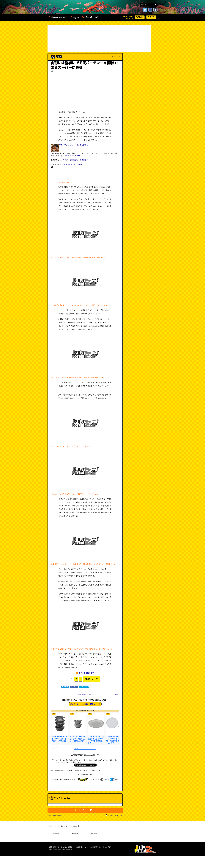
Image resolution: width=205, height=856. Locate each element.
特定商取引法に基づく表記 (101, 847)
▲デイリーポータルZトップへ (56, 815)
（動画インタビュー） (72, 155)
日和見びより (67, 164)
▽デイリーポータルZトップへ (85, 694)
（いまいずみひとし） (81, 145)
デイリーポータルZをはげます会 (128, 17)
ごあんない (140, 17)
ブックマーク (84, 687)
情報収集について (82, 847)
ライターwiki (77, 164)
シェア (74, 687)
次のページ (91, 679)
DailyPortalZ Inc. (145, 849)
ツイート (65, 687)
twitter (145, 10)
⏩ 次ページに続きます (85, 673)
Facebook (150, 10)
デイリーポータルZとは (58, 17)
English (74, 17)
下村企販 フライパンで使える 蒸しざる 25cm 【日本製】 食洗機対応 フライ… (95, 740)
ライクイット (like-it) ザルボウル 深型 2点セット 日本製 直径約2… (77, 739)
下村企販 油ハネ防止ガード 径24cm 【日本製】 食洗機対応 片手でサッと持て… (114, 740)
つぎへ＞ (116, 694)
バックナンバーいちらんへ (114, 815)
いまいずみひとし (66, 145)
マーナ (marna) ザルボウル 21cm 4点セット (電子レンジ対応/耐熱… (60, 739)
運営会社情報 (54, 847)
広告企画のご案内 (90, 17)
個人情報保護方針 (67, 847)
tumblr (155, 10)
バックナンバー (85, 810)
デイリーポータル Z (58, 8)
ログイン (151, 17)
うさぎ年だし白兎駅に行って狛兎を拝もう (75, 160)
